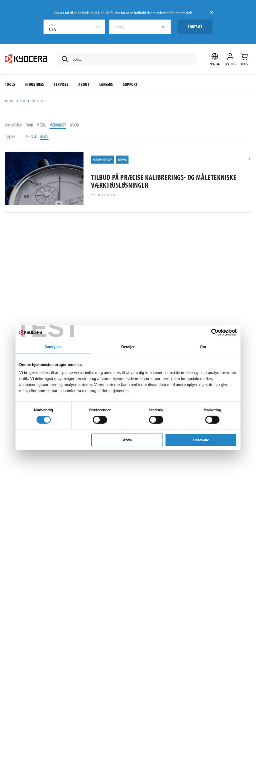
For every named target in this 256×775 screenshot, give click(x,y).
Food (29, 125)
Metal (41, 125)
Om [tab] (203, 347)
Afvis (127, 440)
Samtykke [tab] (53, 347)
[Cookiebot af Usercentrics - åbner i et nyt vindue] (215, 332)
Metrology (58, 125)
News (44, 136)
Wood (74, 125)
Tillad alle (200, 440)
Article (31, 136)
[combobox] (75, 27)
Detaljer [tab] (128, 347)
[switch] (100, 420)
